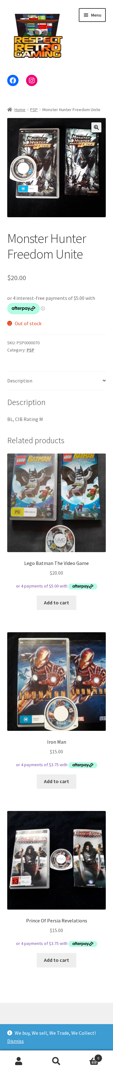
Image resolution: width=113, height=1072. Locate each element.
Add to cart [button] (56, 602)
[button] (96, 127)
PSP (34, 109)
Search (56, 1061)
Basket (87, 1055)
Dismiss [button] (15, 1041)
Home (19, 109)
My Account (19, 1061)
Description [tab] (19, 380)
